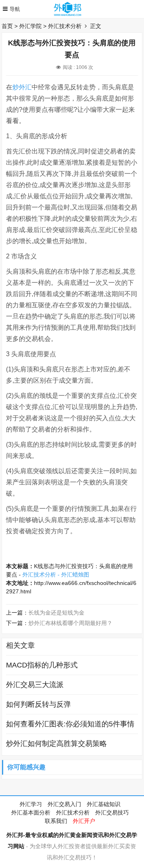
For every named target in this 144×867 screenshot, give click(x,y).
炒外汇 (22, 87)
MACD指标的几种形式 (42, 665)
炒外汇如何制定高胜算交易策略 (56, 744)
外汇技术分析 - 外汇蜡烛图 (55, 574)
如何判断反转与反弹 (38, 704)
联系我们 (56, 821)
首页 (7, 26)
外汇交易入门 (64, 804)
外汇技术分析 (65, 26)
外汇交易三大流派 (35, 685)
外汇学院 (30, 26)
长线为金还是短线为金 (56, 612)
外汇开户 (84, 821)
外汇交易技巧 (112, 812)
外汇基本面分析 (30, 812)
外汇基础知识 (103, 804)
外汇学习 (31, 804)
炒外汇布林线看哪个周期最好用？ (70, 623)
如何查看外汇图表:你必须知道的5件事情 (70, 724)
